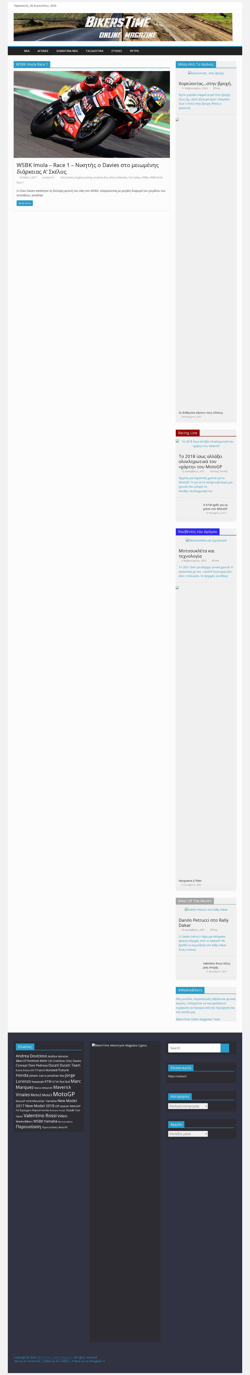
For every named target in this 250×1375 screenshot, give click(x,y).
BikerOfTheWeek (27, 1061)
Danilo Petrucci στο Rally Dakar (204, 922)
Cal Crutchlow (56, 1061)
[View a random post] (232, 51)
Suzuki (70, 1110)
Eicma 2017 (29, 1070)
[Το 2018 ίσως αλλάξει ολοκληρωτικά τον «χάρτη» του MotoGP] (206, 441)
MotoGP (64, 1094)
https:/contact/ (177, 1076)
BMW (43, 1061)
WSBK (145, 177)
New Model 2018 (39, 1105)
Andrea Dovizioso (31, 1056)
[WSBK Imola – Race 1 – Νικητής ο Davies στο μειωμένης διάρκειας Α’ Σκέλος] (92, 73)
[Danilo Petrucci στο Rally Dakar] (206, 909)
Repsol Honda (40, 1110)
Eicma (19, 1070)
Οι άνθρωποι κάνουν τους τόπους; (201, 412)
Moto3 (47, 1095)
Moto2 (36, 1094)
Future (63, 1070)
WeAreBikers (24, 1121)
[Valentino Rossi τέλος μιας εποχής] (188, 961)
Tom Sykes (134, 177)
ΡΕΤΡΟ (134, 51)
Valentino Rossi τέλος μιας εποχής (216, 965)
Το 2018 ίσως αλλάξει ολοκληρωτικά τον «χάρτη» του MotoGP (200, 461)
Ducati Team (70, 1065)
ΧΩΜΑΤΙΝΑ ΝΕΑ (67, 51)
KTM (48, 1081)
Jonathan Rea (101, 177)
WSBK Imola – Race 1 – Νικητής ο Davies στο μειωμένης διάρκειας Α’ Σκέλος (88, 168)
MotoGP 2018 (23, 1101)
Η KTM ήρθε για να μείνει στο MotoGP (215, 507)
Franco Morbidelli (47, 1070)
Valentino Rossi (40, 1115)
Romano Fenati (57, 1110)
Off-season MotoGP (68, 1106)
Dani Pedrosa (38, 1065)
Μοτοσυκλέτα (65, 1121)
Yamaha (50, 1121)
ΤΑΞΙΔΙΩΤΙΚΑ (94, 51)
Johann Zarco (37, 1075)
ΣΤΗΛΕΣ (116, 51)
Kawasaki (38, 1081)
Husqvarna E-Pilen (190, 881)
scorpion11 (48, 177)
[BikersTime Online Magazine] (123, 15)
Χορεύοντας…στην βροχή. (205, 83)
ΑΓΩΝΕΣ (43, 51)
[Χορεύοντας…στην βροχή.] (206, 73)
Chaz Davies (67, 177)
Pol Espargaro (23, 1110)
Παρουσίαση (28, 1126)
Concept (22, 1065)
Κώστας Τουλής (219, 471)
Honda (22, 1075)
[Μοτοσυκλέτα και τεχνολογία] (206, 540)
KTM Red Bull (61, 1081)
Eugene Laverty (83, 177)
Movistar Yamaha (44, 1101)
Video (62, 1115)
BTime (216, 88)
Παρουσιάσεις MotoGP (55, 1127)
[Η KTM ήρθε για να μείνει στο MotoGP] (188, 503)
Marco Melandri (118, 177)
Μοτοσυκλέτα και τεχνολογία (197, 553)
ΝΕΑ (26, 51)
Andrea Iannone (58, 1056)
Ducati (53, 1065)
